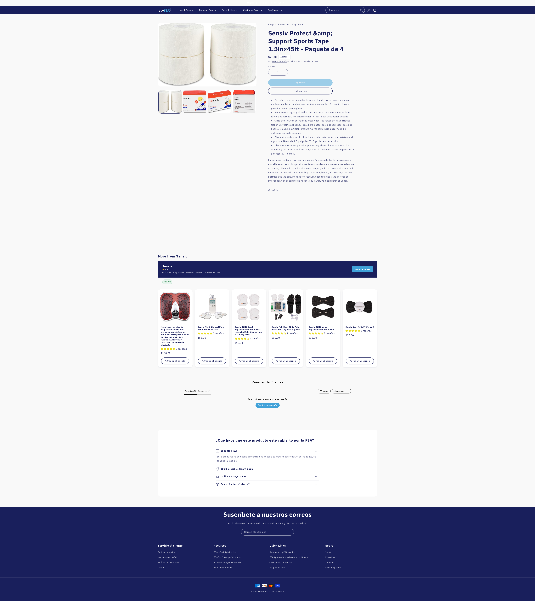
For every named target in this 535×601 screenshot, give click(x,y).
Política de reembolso (169, 562)
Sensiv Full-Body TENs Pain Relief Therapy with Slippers (286, 328)
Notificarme (300, 91)
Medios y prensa (333, 567)
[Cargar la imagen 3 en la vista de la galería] (219, 101)
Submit (78, 581)
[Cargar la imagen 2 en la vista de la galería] (194, 101)
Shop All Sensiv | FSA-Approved (285, 24)
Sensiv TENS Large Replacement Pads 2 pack (321, 328)
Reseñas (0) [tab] (190, 391)
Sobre (328, 552)
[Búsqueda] (361, 10)
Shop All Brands (277, 567)
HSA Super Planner (223, 567)
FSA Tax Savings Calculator (227, 557)
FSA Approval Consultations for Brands (288, 557)
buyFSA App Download (280, 562)
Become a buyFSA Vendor (282, 552)
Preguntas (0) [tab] (204, 391)
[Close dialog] (100, 538)
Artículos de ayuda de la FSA (228, 562)
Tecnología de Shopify (274, 591)
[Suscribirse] (290, 532)
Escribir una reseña (267, 405)
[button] (374, 10)
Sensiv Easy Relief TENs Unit (360, 327)
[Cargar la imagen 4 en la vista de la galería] (244, 101)
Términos (330, 562)
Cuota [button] (275, 189)
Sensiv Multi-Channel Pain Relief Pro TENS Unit (211, 328)
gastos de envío (279, 61)
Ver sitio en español (167, 557)
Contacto (162, 567)
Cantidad (272, 66)
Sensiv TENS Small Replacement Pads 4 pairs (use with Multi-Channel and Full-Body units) (248, 331)
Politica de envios (166, 552)
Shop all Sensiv (362, 269)
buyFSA (261, 591)
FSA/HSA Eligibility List (225, 552)
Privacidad (330, 557)
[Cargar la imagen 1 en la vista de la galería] (170, 101)
